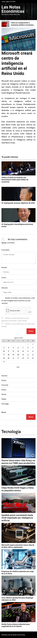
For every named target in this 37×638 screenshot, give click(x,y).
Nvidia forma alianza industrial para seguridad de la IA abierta (15, 625)
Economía (4, 385)
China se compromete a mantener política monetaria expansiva (22, 25)
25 (8, 358)
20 (18, 355)
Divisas (3, 380)
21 (23, 355)
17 (4, 355)
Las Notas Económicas (12, 9)
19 (13, 355)
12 (13, 351)
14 (23, 351)
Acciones (4, 376)
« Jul (17, 367)
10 (4, 351)
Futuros (3, 390)
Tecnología (5, 404)
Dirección (4, 288)
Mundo (3, 394)
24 (4, 358)
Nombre (4, 267)
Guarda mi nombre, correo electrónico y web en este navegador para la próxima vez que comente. (18, 300)
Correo (3, 278)
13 (18, 351)
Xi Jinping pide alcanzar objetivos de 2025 (18, 203)
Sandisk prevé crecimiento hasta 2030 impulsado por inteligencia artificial (17, 518)
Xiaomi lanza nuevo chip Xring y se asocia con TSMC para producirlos (18, 461)
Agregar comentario (8, 243)
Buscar (3, 412)
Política (3, 399)
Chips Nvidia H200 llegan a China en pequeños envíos (17, 489)
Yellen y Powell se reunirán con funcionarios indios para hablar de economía (14, 179)
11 (8, 351)
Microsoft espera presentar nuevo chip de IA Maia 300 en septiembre (17, 546)
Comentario (5, 250)
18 (8, 355)
